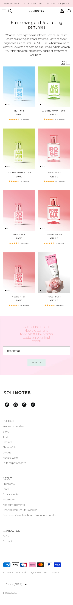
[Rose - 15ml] (19, 210)
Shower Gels (9, 447)
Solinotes (13, 593)
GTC (46, 572)
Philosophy (9, 484)
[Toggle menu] (4, 11)
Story (6, 489)
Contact (7, 541)
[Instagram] (16, 405)
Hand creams (10, 457)
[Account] (61, 11)
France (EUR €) (14, 584)
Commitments (10, 494)
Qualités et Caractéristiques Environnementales (29, 515)
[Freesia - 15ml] (19, 272)
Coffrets (7, 442)
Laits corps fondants (14, 463)
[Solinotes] (36, 11)
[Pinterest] (24, 405)
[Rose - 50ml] (54, 149)
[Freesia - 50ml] (54, 210)
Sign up (36, 362)
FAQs (6, 536)
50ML (6, 431)
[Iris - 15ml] (19, 86)
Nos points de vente (14, 504)
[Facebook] (7, 405)
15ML (6, 437)
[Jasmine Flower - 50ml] (54, 86)
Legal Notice (35, 572)
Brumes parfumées (13, 426)
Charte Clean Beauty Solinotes (20, 510)
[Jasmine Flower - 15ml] (19, 149)
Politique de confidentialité (14, 572)
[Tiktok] (33, 405)
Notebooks (9, 499)
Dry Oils (7, 452)
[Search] (12, 11)
